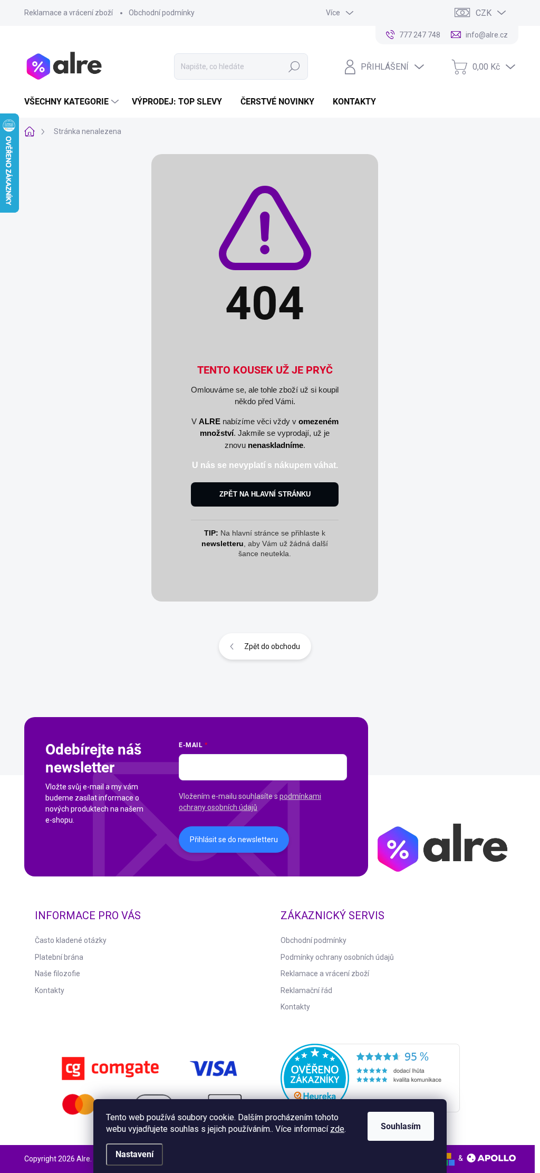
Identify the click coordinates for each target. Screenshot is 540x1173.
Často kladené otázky (71, 940)
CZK (483, 13)
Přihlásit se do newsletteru (234, 839)
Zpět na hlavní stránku (265, 494)
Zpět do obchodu (272, 646)
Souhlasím (401, 1126)
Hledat (294, 66)
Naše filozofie (57, 973)
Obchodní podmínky (162, 12)
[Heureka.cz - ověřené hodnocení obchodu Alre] (370, 1078)
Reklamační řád (306, 990)
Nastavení (134, 1154)
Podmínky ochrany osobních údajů (337, 957)
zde (337, 1129)
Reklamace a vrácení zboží (68, 12)
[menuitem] (72, 102)
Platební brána (59, 957)
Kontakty (49, 990)
